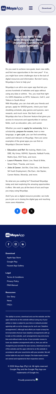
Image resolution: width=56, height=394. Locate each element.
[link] (17, 211)
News (34, 51)
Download (46, 8)
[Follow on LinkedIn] (23, 244)
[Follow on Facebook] (9, 244)
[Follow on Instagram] (16, 244)
